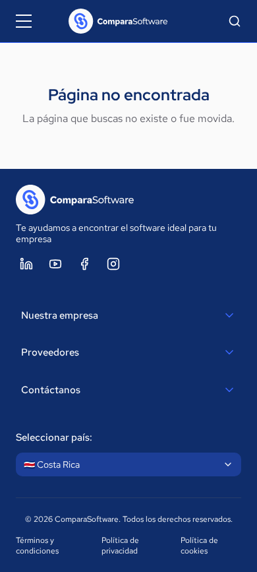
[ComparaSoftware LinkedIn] (26, 263)
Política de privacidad (120, 545)
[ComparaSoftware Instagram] (113, 263)
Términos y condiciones (37, 545)
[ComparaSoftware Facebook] (84, 263)
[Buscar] (234, 21)
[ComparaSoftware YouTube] (55, 263)
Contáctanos (50, 390)
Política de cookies (199, 545)
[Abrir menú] (24, 21)
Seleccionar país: (54, 437)
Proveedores (50, 352)
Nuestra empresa (59, 315)
